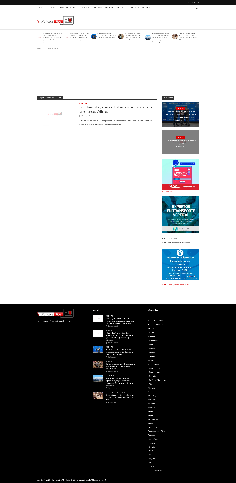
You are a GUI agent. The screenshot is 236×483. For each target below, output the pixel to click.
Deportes (51, 8)
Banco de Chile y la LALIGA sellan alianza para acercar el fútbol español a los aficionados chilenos (106, 36)
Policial (109, 8)
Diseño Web (60, 480)
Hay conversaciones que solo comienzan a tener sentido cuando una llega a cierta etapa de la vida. (133, 36)
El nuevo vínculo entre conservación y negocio (181, 142)
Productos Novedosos (115, 392)
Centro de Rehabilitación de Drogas (176, 243)
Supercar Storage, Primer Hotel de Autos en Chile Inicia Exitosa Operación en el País (188, 36)
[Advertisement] (118, 74)
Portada (39, 48)
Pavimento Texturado (170, 238)
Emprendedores (67, 8)
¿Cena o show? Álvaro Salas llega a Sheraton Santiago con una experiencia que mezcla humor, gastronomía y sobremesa (79, 37)
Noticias (98, 8)
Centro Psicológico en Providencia (175, 285)
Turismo (146, 8)
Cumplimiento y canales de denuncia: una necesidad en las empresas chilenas (116, 109)
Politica (121, 8)
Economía (84, 8)
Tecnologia (133, 8)
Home (41, 8)
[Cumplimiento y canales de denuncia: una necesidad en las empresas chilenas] (55, 114)
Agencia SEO (167, 191)
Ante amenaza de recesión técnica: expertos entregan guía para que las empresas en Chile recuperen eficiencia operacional (160, 37)
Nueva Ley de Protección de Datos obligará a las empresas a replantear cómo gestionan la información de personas (52, 37)
